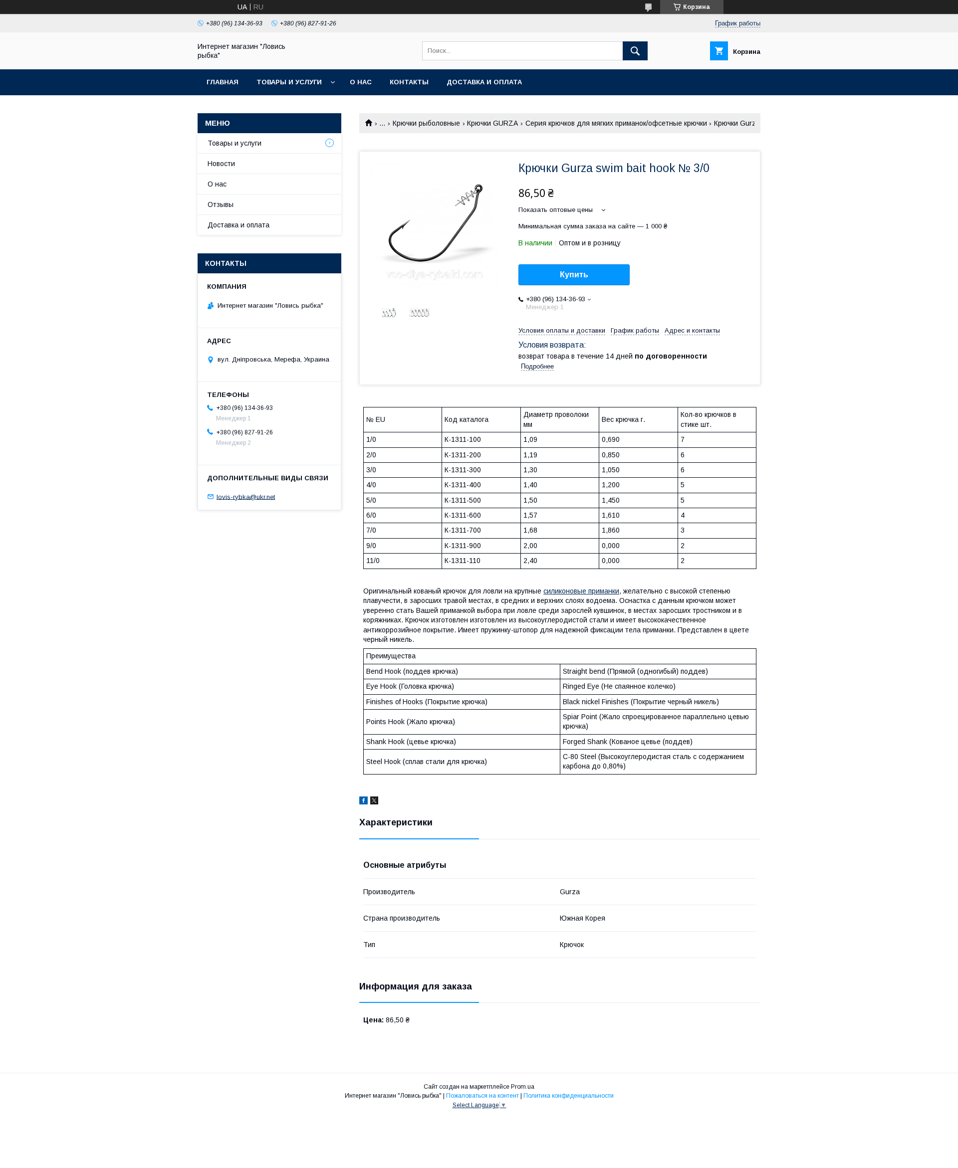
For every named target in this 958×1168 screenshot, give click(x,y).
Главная (223, 82)
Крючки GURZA (492, 123)
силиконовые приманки (581, 591)
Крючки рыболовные (426, 123)
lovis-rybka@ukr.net (246, 496)
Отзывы (221, 204)
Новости (221, 164)
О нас (361, 82)
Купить (574, 274)
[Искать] (635, 50)
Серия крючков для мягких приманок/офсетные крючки (616, 123)
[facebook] (363, 802)
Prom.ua (522, 1086)
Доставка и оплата (484, 82)
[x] (374, 802)
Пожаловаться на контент (482, 1095)
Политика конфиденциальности (568, 1095)
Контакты (409, 82)
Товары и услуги (289, 82)
